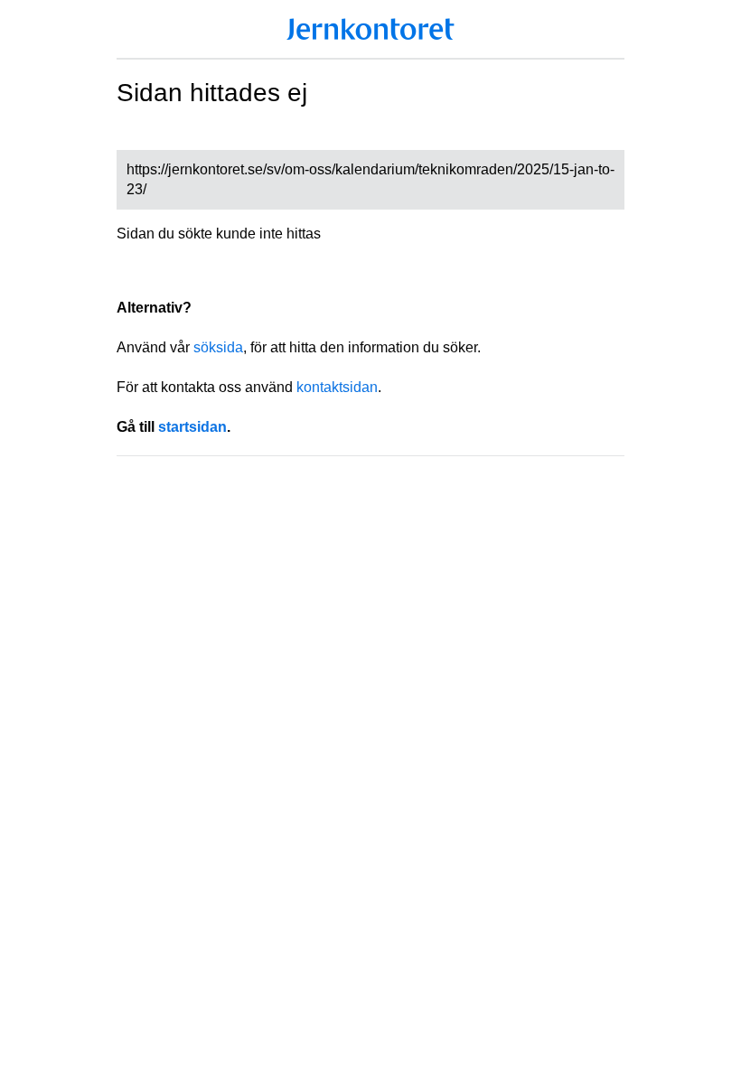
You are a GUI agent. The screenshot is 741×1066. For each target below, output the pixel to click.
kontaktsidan (337, 387)
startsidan (192, 427)
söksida (218, 347)
